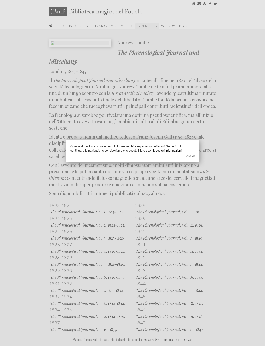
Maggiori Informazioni (167, 150)
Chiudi (190, 156)
